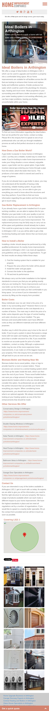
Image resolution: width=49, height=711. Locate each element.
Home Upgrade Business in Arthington (18, 696)
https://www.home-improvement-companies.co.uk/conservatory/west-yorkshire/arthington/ (17, 414)
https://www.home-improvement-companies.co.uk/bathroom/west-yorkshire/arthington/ (23, 463)
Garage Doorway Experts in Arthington (18, 698)
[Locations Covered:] (3, 4)
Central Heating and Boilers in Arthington (19, 701)
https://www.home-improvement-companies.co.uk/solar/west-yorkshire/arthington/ (21, 439)
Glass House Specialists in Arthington (18, 703)
